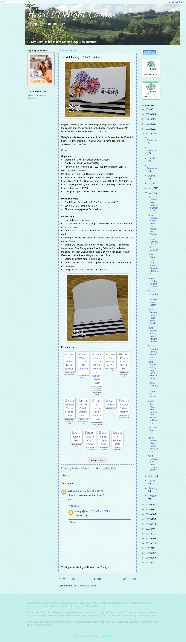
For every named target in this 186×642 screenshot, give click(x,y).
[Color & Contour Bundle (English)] (69, 368)
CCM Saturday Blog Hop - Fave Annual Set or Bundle (153, 225)
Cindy (78, 511)
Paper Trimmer (110, 408)
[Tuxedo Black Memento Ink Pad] (110, 365)
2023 (148, 124)
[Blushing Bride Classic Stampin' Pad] (69, 415)
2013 (148, 538)
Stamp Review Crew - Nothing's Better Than (153, 204)
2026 (148, 109)
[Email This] (104, 468)
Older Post (129, 579)
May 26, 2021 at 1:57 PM (98, 511)
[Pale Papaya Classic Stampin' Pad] (124, 368)
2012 (148, 543)
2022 (148, 129)
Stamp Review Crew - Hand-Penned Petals (152, 316)
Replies (75, 506)
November (152, 150)
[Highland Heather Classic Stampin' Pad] (97, 419)
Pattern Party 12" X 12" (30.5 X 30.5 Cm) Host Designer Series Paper (96, 390)
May (150, 193)
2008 (148, 562)
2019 (148, 509)
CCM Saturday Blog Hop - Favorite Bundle (153, 463)
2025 (148, 114)
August (151, 175)
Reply (71, 499)
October (152, 158)
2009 (148, 557)
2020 (148, 504)
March (151, 480)
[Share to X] (109, 468)
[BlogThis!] (107, 468)
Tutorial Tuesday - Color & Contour (153, 244)
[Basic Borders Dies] (76, 440)
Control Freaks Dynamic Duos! (153, 282)
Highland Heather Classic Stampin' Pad (96, 424)
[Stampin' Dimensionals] (117, 444)
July (150, 183)
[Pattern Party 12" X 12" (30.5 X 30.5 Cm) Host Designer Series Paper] (97, 382)
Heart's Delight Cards (70, 13)
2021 (148, 133)
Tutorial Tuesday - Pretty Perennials (153, 351)
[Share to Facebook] (112, 468)
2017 (148, 519)
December (152, 140)
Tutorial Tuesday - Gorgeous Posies (153, 390)
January (152, 496)
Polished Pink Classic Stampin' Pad (83, 421)
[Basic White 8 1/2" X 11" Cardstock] (83, 372)
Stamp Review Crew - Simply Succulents (153, 445)
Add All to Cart (97, 460)
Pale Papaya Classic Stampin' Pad (124, 374)
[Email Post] (97, 468)
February (153, 488)
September (152, 168)
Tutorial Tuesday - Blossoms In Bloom (153, 298)
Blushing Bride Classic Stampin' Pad (70, 421)
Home (98, 579)
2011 (148, 548)
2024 (148, 119)
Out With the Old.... (152, 430)
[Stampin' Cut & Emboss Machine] (124, 411)
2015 (148, 529)
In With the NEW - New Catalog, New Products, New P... (153, 412)
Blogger (109, 636)
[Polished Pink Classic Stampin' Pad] (83, 415)
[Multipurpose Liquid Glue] (103, 444)
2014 (148, 533)
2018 (148, 514)
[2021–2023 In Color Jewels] (90, 444)
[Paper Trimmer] (110, 404)
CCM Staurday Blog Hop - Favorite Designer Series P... (153, 264)
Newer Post (66, 579)
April (151, 476)
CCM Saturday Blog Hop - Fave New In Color (153, 370)
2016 (148, 524)
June (151, 188)
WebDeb (72, 491)
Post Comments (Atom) (85, 585)
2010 (148, 553)
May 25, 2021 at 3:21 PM (90, 491)
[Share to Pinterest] (115, 468)
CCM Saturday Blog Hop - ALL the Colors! (153, 335)
